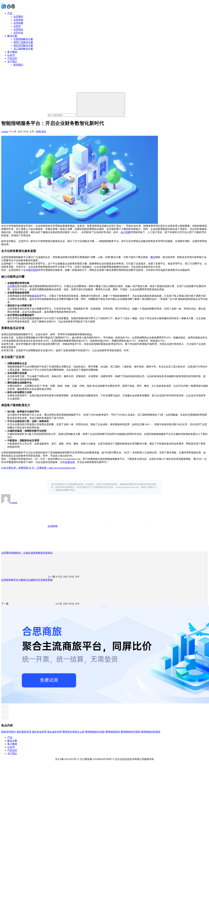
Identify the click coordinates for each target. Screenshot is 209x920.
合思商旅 (18, 19)
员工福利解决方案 (23, 48)
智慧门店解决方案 (23, 42)
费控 (152, 257)
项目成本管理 (54, 731)
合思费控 (18, 16)
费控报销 (33, 270)
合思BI (17, 26)
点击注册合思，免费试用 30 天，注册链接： (25, 467)
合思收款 (18, 29)
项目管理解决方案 (23, 45)
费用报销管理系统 (130, 731)
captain (4, 131)
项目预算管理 (24, 731)
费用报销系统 (112, 731)
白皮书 (11, 55)
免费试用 (70, 462)
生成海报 (52, 526)
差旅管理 (37, 296)
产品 (9, 13)
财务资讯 (41, 131)
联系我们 (18, 64)
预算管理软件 (8, 731)
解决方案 (12, 36)
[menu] (2, 3)
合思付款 (18, 32)
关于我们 (12, 61)
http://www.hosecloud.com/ (62, 467)
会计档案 (125, 232)
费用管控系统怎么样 (73, 731)
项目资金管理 (39, 731)
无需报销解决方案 (23, 39)
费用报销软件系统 (95, 731)
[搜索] (101, 104)
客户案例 (12, 52)
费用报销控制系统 (150, 731)
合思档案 (18, 23)
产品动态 (12, 58)
